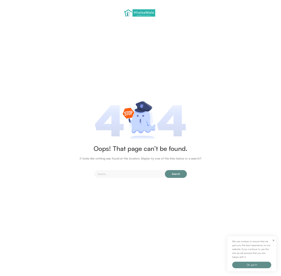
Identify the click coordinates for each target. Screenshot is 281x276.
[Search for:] (140, 174)
